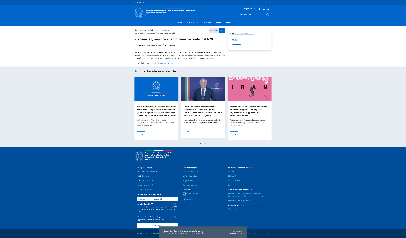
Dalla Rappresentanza (158, 30)
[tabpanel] (156, 109)
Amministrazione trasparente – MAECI (241, 200)
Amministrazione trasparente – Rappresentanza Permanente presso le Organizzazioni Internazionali (246, 194)
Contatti (231, 185)
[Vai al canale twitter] (255, 9)
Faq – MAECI (232, 209)
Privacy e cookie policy (153, 234)
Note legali (138, 234)
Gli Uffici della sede (144, 189)
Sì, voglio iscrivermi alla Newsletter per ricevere (152, 217)
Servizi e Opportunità (235, 180)
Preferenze (237, 231)
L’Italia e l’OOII (233, 176)
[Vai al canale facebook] (259, 9)
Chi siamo (231, 171)
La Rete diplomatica (190, 176)
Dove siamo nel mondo (191, 185)
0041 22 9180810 (147, 180)
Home (136, 30)
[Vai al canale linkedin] (263, 9)
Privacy (169, 209)
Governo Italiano (139, 2)
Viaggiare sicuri (188, 180)
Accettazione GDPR (145, 204)
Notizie (144, 30)
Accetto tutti (236, 233)
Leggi (142, 134)
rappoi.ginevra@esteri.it (150, 185)
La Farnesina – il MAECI (191, 171)
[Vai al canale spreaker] (267, 9)
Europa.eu (189, 199)
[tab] (200, 143)
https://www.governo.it (165, 63)
